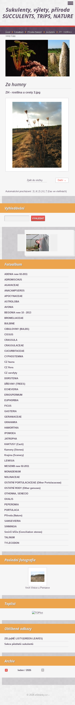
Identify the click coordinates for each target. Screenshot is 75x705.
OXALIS (8, 499)
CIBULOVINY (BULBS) (16, 329)
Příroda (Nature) (13, 515)
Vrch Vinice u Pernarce (37, 587)
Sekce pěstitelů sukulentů (18, 644)
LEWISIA (9, 460)
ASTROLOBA (11, 301)
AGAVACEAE (11, 285)
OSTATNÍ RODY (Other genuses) (22, 488)
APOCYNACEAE (13, 296)
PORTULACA (11, 510)
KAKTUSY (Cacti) (13, 444)
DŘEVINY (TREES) (14, 383)
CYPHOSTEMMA (13, 356)
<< (6, 670)
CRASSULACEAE (14, 345)
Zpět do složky (35, 180)
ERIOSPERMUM (13, 394)
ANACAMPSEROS (14, 290)
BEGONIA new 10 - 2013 (17, 312)
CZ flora (8, 367)
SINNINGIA (10, 526)
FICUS (7, 405)
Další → (62, 180)
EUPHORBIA (11, 400)
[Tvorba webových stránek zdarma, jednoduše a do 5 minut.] (49, 695)
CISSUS (8, 334)
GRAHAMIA (10, 422)
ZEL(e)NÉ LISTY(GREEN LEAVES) (23, 638)
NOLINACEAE (12, 477)
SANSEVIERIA (12, 521)
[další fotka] (62, 134)
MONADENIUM (12, 471)
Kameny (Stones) (13, 449)
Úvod (7, 32)
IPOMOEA (10, 433)
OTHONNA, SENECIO (16, 493)
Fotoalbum (18, 32)
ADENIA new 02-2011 (15, 274)
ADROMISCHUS (13, 279)
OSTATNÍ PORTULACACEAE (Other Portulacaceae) (32, 482)
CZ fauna (9, 362)
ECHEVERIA (11, 389)
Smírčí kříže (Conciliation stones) (23, 532)
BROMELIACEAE (13, 318)
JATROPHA (10, 438)
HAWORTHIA (11, 427)
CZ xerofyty (10, 373)
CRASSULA (10, 340)
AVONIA (8, 307)
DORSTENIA (11, 378)
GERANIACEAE (13, 416)
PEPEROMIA (11, 504)
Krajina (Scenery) (14, 455)
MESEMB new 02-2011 (16, 466)
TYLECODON (11, 543)
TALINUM (9, 537)
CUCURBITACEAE (14, 351)
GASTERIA (10, 411)
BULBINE (9, 323)
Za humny (50, 32)
